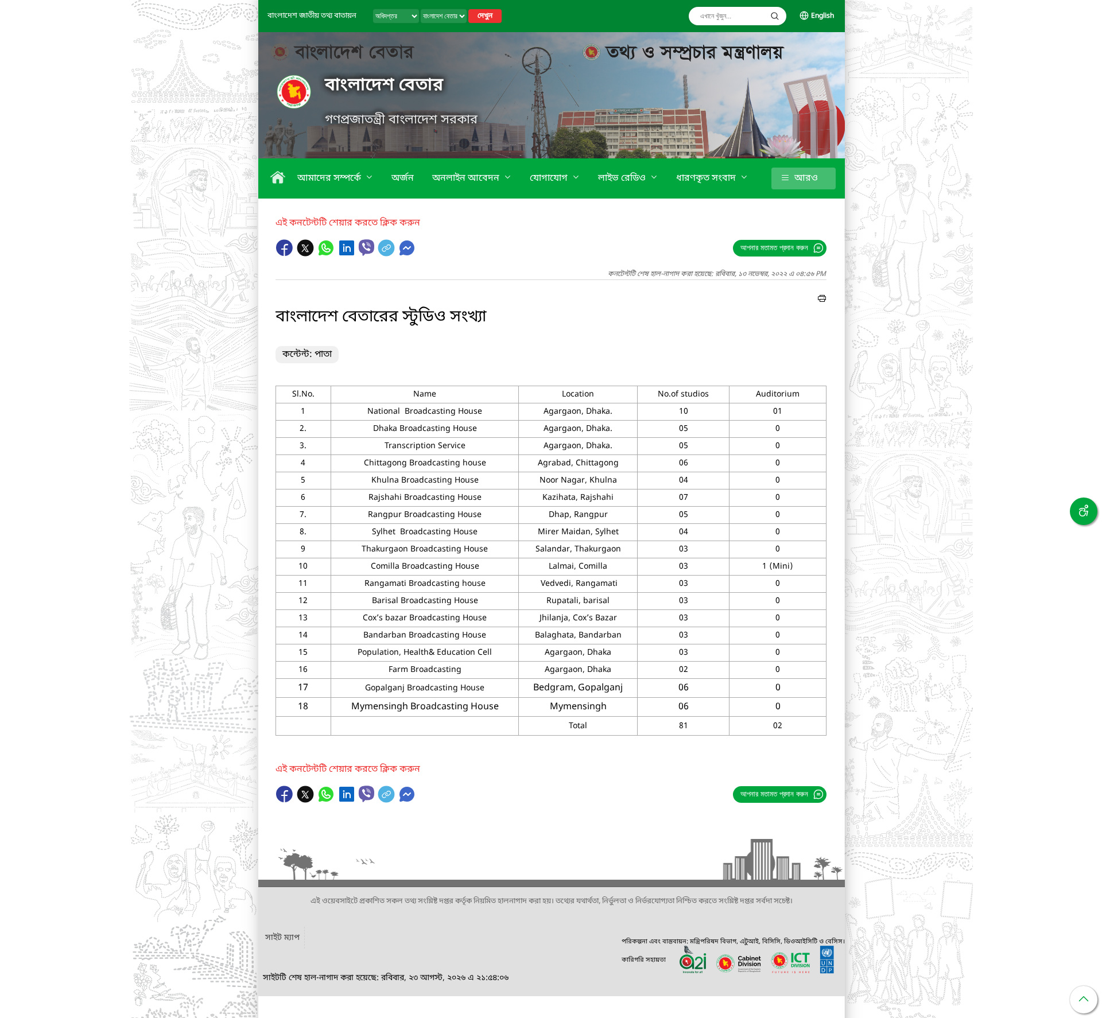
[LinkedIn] (347, 253)
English (822, 16)
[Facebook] (286, 253)
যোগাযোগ (550, 178)
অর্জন (402, 178)
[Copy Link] (387, 253)
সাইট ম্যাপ (282, 937)
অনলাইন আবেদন (467, 178)
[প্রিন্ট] (821, 300)
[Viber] (366, 247)
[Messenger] (407, 253)
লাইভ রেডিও (623, 178)
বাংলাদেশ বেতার (384, 85)
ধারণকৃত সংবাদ (707, 178)
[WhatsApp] (327, 253)
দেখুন (485, 16)
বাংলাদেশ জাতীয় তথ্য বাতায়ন (311, 16)
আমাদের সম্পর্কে (330, 178)
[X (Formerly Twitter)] (306, 253)
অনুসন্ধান (774, 16)
